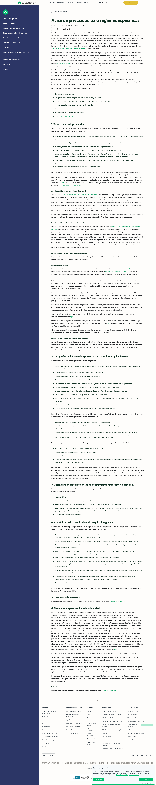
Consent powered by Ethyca (144, 783)
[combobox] (48, 755)
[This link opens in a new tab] (133, 755)
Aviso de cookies (134, 775)
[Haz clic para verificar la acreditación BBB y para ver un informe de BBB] (76, 778)
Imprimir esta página (60, 11)
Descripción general (10, 19)
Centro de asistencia (117, 602)
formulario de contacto (129, 269)
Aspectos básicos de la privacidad (15, 38)
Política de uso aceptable (12, 59)
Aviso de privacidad (122, 775)
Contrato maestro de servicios (14, 28)
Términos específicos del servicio (15, 33)
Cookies (6, 47)
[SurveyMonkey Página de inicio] (27, 3)
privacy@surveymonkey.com (71, 185)
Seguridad (6, 64)
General (5, 69)
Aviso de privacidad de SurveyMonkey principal (68, 49)
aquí (62, 183)
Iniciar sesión (118, 3)
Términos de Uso (9, 23)
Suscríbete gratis (131, 3)
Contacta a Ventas (107, 3)
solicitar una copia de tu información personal (80, 195)
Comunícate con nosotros (64, 116)
